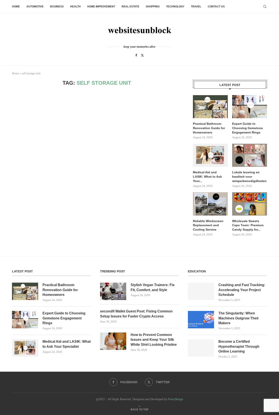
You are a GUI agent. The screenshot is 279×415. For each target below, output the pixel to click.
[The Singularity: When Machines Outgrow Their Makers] (201, 319)
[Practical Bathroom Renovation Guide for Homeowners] (210, 106)
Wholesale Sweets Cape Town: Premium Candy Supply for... (248, 225)
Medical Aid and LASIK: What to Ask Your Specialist (67, 344)
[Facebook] (136, 55)
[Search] (265, 6)
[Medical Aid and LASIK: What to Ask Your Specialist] (210, 155)
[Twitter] (142, 55)
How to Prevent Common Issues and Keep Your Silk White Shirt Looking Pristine (154, 339)
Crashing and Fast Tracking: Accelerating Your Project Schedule (241, 290)
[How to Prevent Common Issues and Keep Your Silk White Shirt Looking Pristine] (113, 341)
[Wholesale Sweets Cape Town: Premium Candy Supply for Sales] (249, 204)
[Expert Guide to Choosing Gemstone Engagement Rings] (249, 106)
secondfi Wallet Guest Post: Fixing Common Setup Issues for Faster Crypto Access (136, 313)
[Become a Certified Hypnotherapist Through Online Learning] (201, 348)
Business (57, 6)
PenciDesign (175, 399)
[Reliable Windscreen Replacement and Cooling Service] (210, 204)
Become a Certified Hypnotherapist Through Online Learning (238, 346)
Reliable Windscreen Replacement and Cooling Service (208, 225)
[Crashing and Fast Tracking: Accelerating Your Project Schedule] (201, 291)
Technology (175, 6)
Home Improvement (101, 6)
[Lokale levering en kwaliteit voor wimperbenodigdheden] (249, 155)
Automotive (35, 6)
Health (75, 6)
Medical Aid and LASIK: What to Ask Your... (207, 176)
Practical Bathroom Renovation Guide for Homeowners (209, 128)
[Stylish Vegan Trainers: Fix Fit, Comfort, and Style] (113, 291)
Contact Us (216, 6)
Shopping (153, 6)
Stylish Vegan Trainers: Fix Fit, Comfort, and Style (153, 287)
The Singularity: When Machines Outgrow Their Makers (238, 318)
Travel (196, 6)
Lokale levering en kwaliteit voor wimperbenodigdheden (249, 176)
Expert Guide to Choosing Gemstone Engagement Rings (247, 128)
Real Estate (130, 6)
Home (16, 6)
